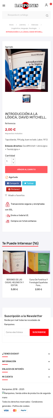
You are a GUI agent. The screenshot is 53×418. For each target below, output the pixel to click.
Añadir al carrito (26, 169)
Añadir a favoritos (16, 195)
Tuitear (30, 183)
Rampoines (7, 389)
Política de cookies (21, 406)
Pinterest (15, 189)
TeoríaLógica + (13, 149)
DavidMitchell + (30, 146)
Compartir (14, 183)
